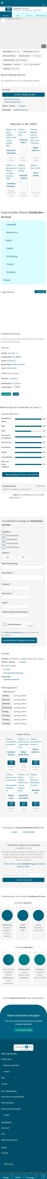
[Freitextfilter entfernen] (37, 3)
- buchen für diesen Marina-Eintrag (40, 973)
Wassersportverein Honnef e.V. (35, 751)
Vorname (6, 584)
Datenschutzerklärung (13, 632)
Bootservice (12, 232)
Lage (17, 15)
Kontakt (15, 394)
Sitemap (4, 1084)
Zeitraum (5, 553)
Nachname (6, 593)
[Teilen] (39, 1176)
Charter (6, 280)
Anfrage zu (6, 532)
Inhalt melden (29, 832)
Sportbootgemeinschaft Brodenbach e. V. (11, 754)
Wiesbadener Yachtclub (36, 792)
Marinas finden (6, 1059)
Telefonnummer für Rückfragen (15, 612)
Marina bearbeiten (7, 1103)
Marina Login (8, 1164)
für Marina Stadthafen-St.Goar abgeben (7, 930)
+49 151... (12, 106)
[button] (23, 33)
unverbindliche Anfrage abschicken (19, 640)
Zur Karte (6, 669)
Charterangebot (12, 543)
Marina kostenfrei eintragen (11, 1109)
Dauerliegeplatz (12, 535)
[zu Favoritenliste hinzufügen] (3, 20)
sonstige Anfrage (12, 547)
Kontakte (10, 272)
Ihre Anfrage (7, 573)
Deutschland (11, 368)
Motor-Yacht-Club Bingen (36, 149)
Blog (2, 1078)
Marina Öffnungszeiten (12, 102)
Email (4, 603)
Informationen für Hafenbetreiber (12, 1097)
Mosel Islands (35, 174)
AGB (3, 1134)
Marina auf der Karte (11, 99)
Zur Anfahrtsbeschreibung (13, 673)
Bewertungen (41, 15)
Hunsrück (13, 378)
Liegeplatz (11, 224)
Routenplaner (41, 291)
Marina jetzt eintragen (24, 1030)
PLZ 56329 (16, 357)
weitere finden (23, 927)
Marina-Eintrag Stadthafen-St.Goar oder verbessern (8, 976)
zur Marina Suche (2, 9)
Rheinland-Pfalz (18, 364)
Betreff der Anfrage (10, 563)
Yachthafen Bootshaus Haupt (11, 185)
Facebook (4, 1153)
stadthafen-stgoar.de (20, 110)
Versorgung (11, 256)
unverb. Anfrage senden (24, 95)
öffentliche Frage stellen (24, 880)
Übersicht (6, 15)
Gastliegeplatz (11, 539)
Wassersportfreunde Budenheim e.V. (11, 797)
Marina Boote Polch (23, 753)
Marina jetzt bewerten (21, 475)
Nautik (8, 240)
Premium (42, 126)
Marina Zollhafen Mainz (11, 151)
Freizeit (10, 264)
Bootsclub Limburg (23, 177)
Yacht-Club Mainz (23, 141)
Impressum (5, 1128)
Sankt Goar (11, 361)
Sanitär (9, 248)
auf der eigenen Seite (24, 973)
